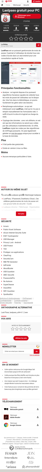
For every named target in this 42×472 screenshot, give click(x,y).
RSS (35, 442)
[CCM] (8, 1)
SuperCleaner (8, 285)
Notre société (27, 437)
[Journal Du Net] (31, 453)
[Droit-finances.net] (31, 457)
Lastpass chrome (10, 207)
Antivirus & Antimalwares (10, 298)
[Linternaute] (11, 458)
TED (5, 249)
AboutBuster (8, 268)
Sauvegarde (28, 303)
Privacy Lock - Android (12, 242)
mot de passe (16, 133)
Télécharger (17, 5)
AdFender (7, 265)
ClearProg (7, 255)
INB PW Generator (10, 262)
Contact (9, 439)
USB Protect (8, 246)
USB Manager (8, 239)
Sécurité (26, 5)
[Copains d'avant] (11, 462)
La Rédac (4, 44)
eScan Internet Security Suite (14, 233)
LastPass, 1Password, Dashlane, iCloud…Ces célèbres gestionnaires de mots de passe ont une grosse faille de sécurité (21, 201)
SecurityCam (8, 259)
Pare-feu (17, 303)
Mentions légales (8, 444)
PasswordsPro (9, 278)
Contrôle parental (21, 301)
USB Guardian (8, 272)
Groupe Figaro (19, 444)
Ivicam (6, 226)
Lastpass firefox (9, 210)
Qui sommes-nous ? (10, 437)
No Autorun (7, 281)
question (38, 1)
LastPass (16, 30)
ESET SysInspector (10, 236)
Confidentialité (5, 301)
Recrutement (17, 439)
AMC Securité (8, 275)
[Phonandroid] (31, 466)
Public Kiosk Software (12, 229)
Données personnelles (28, 439)
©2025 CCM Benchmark (32, 444)
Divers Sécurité (6, 303)
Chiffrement (27, 298)
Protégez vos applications (13, 252)
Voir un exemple (34, 355)
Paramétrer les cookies (13, 442)
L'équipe (19, 437)
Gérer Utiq (24, 442)
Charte (30, 442)
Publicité (35, 437)
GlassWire (7, 288)
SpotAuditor (8, 294)
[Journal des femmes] (11, 453)
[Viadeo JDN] (31, 462)
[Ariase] (11, 467)
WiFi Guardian (9, 291)
